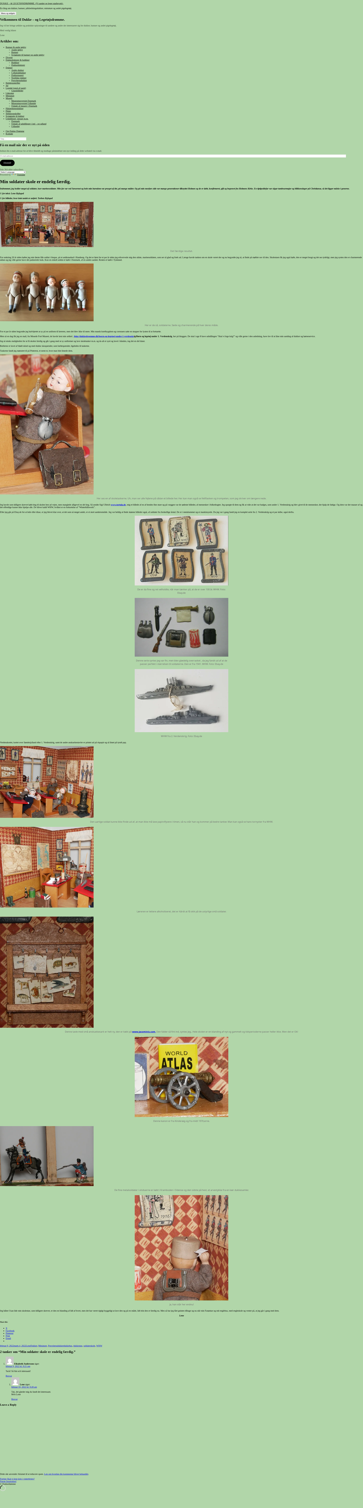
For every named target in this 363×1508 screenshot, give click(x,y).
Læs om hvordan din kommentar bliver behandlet (66, 1474)
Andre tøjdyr (17, 50)
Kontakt (9, 134)
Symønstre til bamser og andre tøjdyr (27, 55)
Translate (21, 175)
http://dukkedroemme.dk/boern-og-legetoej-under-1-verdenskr (104, 336)
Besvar (9, 1376)
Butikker (15, 62)
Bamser (14, 52)
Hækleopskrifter (13, 83)
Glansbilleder (17, 90)
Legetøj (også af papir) (16, 88)
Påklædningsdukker (14, 108)
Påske (8, 111)
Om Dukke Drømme (15, 131)
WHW (99, 1346)
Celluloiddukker (18, 73)
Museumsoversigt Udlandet (23, 103)
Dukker (9, 67)
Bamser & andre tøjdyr (16, 47)
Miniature (10, 96)
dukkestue (77, 1346)
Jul (7, 85)
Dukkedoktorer (18, 65)
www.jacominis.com (143, 1031)
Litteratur (10, 93)
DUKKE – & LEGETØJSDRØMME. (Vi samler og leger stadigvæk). (31, 3)
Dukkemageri (17, 75)
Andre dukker (17, 70)
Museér (9, 98)
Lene (28, 1346)
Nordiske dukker (18, 78)
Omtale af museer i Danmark (24, 106)
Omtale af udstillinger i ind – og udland (28, 124)
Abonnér (7, 163)
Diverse (9, 57)
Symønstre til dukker (15, 116)
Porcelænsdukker (19, 80)
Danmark (15, 121)
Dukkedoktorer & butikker (17, 60)
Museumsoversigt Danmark (23, 101)
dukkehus (68, 1346)
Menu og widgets (8, 13)
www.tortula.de (118, 505)
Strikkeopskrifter (13, 113)
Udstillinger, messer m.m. (17, 119)
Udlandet (15, 126)
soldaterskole (89, 1346)
